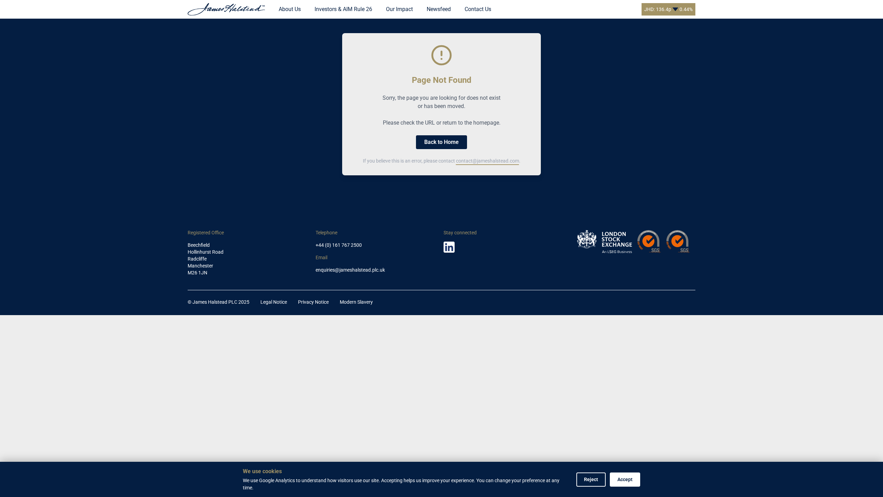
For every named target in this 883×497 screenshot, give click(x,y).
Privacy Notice (313, 302)
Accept (625, 479)
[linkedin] (449, 247)
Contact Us (478, 9)
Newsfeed (439, 9)
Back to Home (441, 142)
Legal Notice (273, 302)
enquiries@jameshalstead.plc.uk (350, 270)
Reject (591, 479)
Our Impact (399, 9)
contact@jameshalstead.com (487, 161)
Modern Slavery (356, 302)
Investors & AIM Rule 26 (343, 9)
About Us (290, 9)
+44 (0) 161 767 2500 (339, 245)
